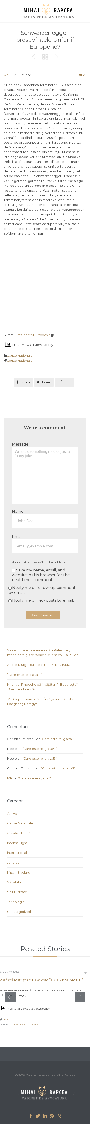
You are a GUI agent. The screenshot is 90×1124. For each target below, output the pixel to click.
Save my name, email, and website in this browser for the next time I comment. (41, 575)
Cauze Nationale (20, 360)
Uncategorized (19, 912)
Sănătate (14, 882)
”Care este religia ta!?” (24, 674)
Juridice (13, 862)
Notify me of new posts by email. (43, 600)
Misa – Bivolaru (18, 872)
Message (20, 444)
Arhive (12, 813)
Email (17, 536)
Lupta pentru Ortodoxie (32, 335)
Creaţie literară (18, 833)
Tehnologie (16, 902)
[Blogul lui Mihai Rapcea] (49, 11)
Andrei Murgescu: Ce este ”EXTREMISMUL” (40, 665)
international (17, 853)
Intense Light (17, 843)
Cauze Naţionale (20, 355)
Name (18, 511)
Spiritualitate (17, 892)
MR (6, 75)
